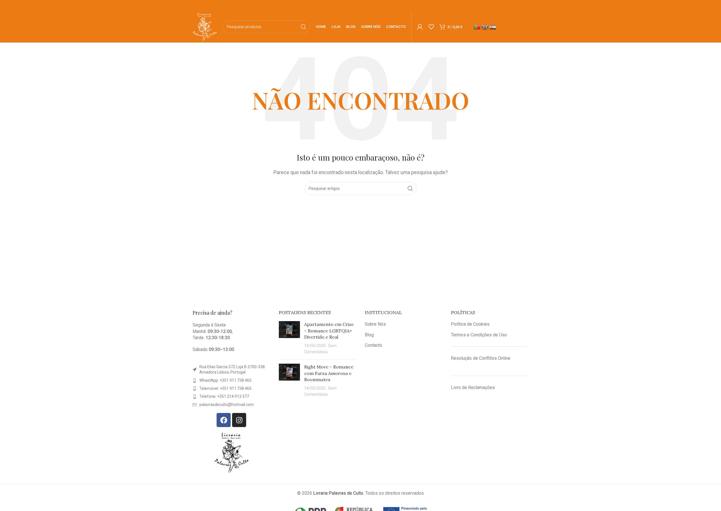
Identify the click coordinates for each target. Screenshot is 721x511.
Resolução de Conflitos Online (480, 358)
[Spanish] (493, 26)
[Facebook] (224, 420)
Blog (369, 334)
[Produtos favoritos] (431, 26)
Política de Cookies (470, 324)
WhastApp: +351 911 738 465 (225, 380)
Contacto (373, 345)
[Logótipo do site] (205, 26)
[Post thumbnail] (289, 338)
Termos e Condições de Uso (479, 334)
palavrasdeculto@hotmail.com (226, 404)
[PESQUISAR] (303, 26)
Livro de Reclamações (473, 387)
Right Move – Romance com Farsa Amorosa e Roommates (328, 373)
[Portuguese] (478, 26)
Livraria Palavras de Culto (338, 493)
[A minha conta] (420, 26)
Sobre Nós (375, 324)
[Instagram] (239, 420)
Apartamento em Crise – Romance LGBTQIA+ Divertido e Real (329, 330)
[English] (485, 26)
